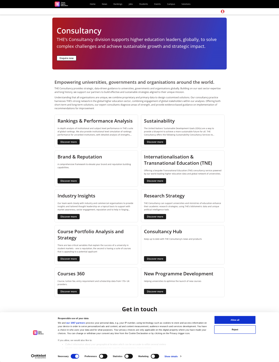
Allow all (235, 320)
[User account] (222, 11)
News (104, 4)
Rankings (117, 4)
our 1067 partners (75, 323)
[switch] (103, 356)
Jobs (131, 4)
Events (157, 4)
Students (143, 4)
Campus (171, 4)
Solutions (186, 4)
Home (92, 4)
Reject (235, 329)
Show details (171, 356)
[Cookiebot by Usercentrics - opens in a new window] (38, 356)
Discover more (68, 141)
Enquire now (67, 58)
